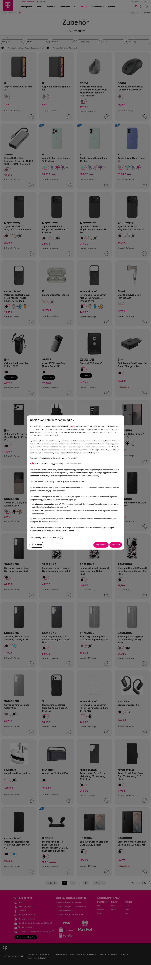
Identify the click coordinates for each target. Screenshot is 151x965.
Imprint (46, 537)
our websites (79, 473)
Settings (38, 545)
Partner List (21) (56, 537)
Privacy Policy (35, 537)
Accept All (116, 545)
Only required (101, 545)
